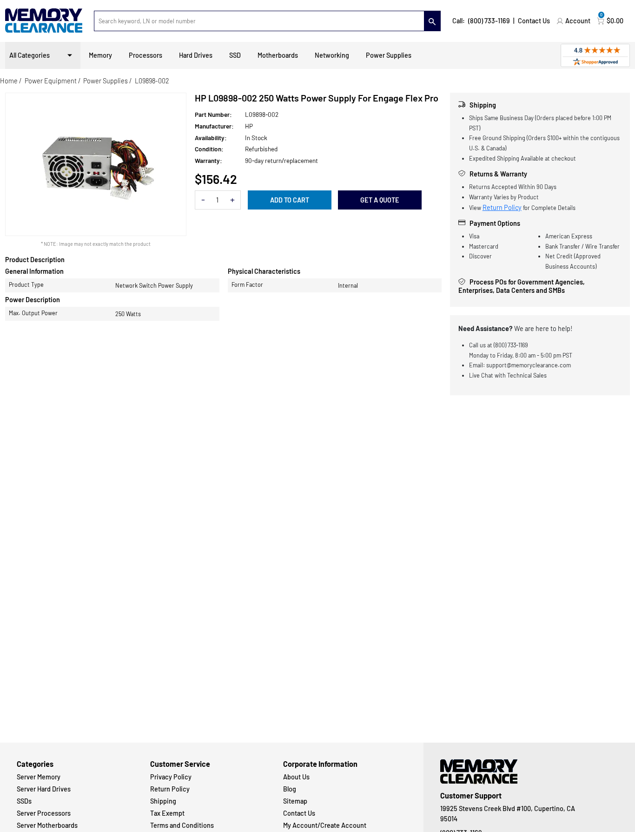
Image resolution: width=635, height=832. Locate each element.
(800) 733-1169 (489, 21)
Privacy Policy (171, 777)
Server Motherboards (47, 825)
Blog (289, 789)
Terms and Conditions (182, 825)
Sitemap (295, 801)
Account (577, 21)
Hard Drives (195, 55)
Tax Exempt (167, 813)
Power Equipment (51, 81)
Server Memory (38, 777)
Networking (332, 55)
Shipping (163, 801)
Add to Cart (289, 200)
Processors (145, 55)
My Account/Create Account (324, 825)
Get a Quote (379, 200)
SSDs (24, 801)
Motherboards (278, 55)
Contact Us (534, 21)
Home (9, 81)
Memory (100, 55)
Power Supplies (388, 55)
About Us (296, 777)
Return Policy (502, 207)
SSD (235, 55)
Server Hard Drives (44, 789)
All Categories (29, 55)
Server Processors (44, 813)
